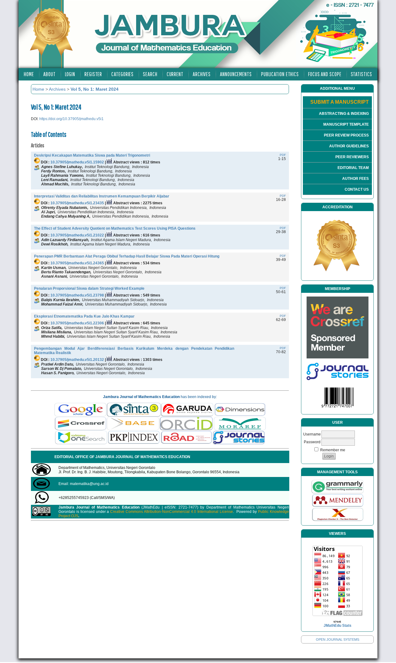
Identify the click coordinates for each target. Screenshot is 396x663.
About (49, 74)
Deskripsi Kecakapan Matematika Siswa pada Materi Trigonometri (92, 155)
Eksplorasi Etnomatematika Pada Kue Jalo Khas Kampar (84, 316)
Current (175, 74)
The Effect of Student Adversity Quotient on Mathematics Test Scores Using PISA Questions (115, 228)
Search (150, 74)
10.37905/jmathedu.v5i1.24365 (77, 263)
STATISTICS (361, 74)
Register (93, 74)
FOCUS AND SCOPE (325, 74)
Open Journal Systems (337, 639)
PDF (283, 155)
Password (312, 442)
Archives (202, 74)
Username (312, 434)
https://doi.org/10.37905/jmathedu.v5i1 (71, 119)
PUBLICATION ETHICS (280, 74)
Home (29, 74)
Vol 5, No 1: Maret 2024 (94, 89)
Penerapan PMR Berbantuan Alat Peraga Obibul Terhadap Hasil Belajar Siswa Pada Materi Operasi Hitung (126, 256)
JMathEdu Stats (337, 625)
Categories (122, 74)
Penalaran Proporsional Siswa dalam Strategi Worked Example (89, 288)
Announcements (236, 74)
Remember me (332, 450)
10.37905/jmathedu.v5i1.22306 (77, 323)
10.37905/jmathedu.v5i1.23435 (77, 203)
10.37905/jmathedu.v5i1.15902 (77, 162)
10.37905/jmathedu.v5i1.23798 (77, 295)
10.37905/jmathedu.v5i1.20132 (77, 360)
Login (70, 74)
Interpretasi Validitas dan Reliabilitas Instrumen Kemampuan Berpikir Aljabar (101, 196)
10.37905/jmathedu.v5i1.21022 (77, 235)
